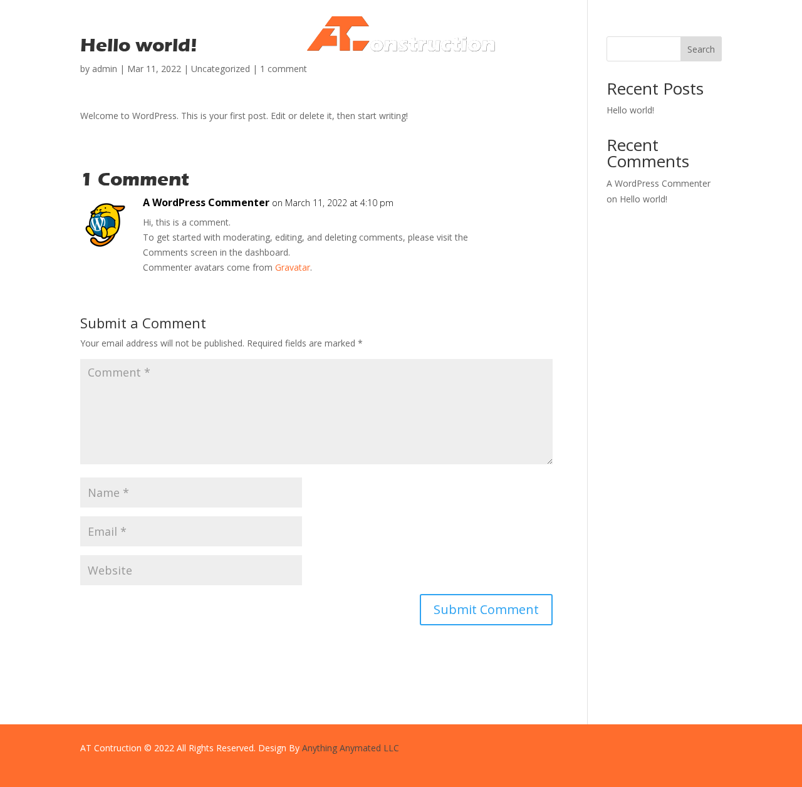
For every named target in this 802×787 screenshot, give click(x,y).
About (350, 75)
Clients (442, 75)
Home (310, 75)
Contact (488, 75)
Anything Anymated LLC (350, 748)
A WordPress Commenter (206, 202)
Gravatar (292, 267)
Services (395, 75)
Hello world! (643, 199)
